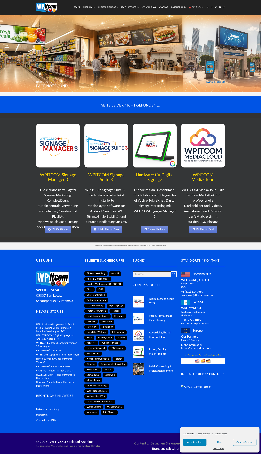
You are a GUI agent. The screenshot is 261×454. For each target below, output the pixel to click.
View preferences (244, 442)
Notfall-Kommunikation (98, 359)
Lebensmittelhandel (96, 348)
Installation (107, 322)
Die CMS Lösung (60, 229)
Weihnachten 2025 (96, 396)
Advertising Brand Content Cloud (160, 334)
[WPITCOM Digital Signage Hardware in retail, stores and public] (155, 145)
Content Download (96, 295)
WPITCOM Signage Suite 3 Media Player (57, 355)
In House (91, 322)
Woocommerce (114, 407)
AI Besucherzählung (96, 273)
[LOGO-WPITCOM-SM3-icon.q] (58, 145)
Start (77, 7)
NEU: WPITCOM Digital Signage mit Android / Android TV (55, 337)
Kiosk (89, 338)
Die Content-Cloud (205, 229)
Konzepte (91, 343)
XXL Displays (109, 412)
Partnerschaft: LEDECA (48, 350)
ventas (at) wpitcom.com (195, 323)
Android (115, 273)
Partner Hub (178, 7)
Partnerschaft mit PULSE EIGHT (53, 366)
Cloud (89, 289)
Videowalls (110, 375)
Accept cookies (194, 442)
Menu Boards (93, 354)
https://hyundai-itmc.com (196, 348)
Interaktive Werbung (96, 332)
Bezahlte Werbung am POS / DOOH (104, 284)
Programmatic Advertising (113, 364)
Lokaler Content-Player (108, 229)
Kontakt (163, 7)
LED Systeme (117, 348)
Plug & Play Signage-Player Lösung (161, 318)
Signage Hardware (156, 229)
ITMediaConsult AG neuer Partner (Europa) (54, 360)
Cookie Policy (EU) (46, 420)
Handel (115, 311)
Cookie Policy (218, 449)
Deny (219, 442)
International (118, 332)
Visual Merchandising (96, 386)
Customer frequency (96, 300)
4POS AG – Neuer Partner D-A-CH (54, 371)
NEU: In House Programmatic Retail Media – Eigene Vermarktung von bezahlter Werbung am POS (55, 328)
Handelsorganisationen (97, 316)
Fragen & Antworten (96, 311)
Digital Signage (107, 7)
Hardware (119, 316)
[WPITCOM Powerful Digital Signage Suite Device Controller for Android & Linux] (106, 145)
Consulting (149, 7)
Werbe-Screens (94, 407)
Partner (118, 359)
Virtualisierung (93, 380)
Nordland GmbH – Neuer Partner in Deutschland (55, 384)
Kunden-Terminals (110, 343)
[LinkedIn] (208, 7)
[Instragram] (216, 7)
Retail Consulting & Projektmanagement (161, 368)
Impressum (42, 415)
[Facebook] (212, 7)
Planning (91, 364)
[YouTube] (220, 7)
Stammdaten (93, 375)
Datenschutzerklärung (48, 409)
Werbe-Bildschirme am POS (100, 402)
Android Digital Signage (97, 279)
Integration (108, 327)
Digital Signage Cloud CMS (161, 301)
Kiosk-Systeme (105, 338)
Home (39, 82)
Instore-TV (92, 327)
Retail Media (92, 370)
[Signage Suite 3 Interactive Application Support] (138, 369)
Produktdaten (129, 7)
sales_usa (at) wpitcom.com (197, 295)
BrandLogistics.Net (165, 448)
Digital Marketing (95, 306)
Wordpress (92, 412)
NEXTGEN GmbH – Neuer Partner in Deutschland (55, 376)
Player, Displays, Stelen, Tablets (158, 351)
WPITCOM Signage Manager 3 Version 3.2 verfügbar (56, 345)
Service (108, 370)
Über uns (88, 7)
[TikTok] (224, 7)
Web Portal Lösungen (97, 391)
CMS (100, 289)
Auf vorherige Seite (216, 82)
